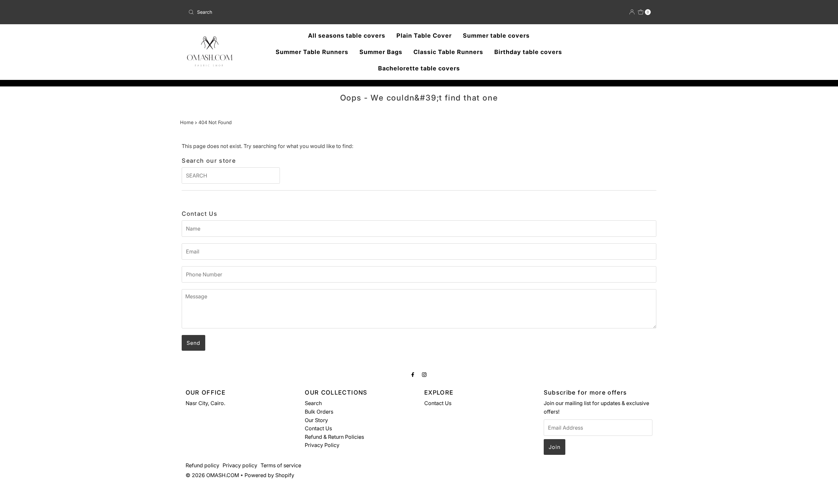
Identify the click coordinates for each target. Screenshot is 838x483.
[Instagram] (424, 374)
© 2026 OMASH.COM (212, 475)
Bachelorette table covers (419, 68)
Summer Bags (380, 51)
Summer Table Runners (312, 51)
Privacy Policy (322, 445)
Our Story (316, 420)
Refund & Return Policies (334, 437)
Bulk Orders (319, 411)
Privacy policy (240, 465)
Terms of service (281, 465)
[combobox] (262, 12)
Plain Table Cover (424, 35)
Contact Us (318, 428)
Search (313, 403)
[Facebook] (412, 374)
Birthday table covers (528, 51)
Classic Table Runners (448, 51)
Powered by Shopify (269, 475)
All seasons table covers (346, 35)
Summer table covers (496, 35)
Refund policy (202, 465)
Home (186, 122)
